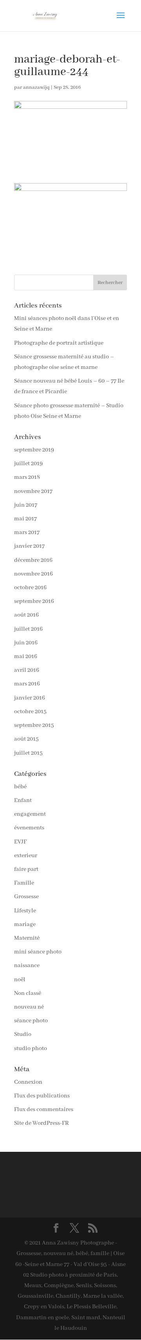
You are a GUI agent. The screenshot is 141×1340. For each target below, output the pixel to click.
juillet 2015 (28, 753)
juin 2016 (26, 642)
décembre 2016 (33, 560)
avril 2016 (26, 670)
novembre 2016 (33, 573)
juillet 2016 (28, 629)
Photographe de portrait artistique (58, 343)
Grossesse (26, 896)
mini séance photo (37, 951)
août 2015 (26, 739)
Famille (24, 883)
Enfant (23, 800)
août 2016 (26, 615)
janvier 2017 (29, 546)
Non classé (27, 993)
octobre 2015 (30, 711)
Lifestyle (25, 910)
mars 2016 (27, 683)
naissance (27, 965)
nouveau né (29, 1007)
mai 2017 (25, 518)
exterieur (25, 855)
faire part (26, 869)
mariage (25, 924)
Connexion (28, 1082)
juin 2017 (25, 505)
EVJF (20, 841)
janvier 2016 (29, 697)
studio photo (30, 1048)
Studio (22, 1034)
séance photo (31, 1020)
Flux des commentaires (43, 1109)
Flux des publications (42, 1095)
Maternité (27, 938)
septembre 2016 (34, 601)
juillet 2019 (28, 463)
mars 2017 (27, 532)
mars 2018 (27, 477)
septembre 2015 (34, 725)
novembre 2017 (33, 491)
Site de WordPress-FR (41, 1123)
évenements (29, 827)
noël (19, 979)
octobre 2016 (30, 587)
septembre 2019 (34, 449)
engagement (30, 814)
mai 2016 (25, 656)
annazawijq (36, 87)
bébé (20, 786)
